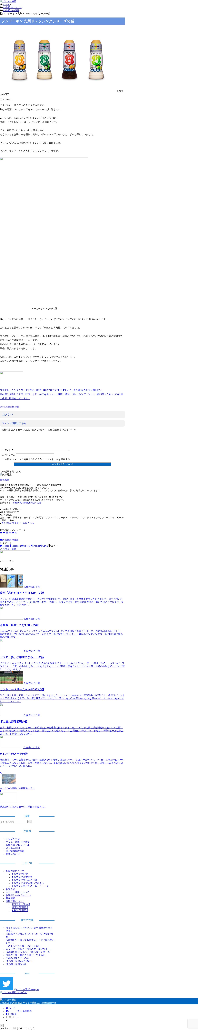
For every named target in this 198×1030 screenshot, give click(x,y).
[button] (53, 546)
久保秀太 (4, 480)
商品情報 (10, 898)
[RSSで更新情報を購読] (16, 533)
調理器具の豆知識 (21, 904)
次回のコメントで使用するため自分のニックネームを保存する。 (38, 459)
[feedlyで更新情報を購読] (13, 533)
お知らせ (10, 889)
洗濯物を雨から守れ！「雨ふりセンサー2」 (28, 952)
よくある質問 (13, 848)
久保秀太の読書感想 (22, 877)
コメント (7, 450)
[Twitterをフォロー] (4, 533)
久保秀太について (15, 871)
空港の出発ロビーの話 (17, 958)
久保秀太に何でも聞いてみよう (28, 883)
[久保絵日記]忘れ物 (16, 964)
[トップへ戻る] (2, 1025)
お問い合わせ (13, 854)
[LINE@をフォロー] (10, 533)
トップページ (13, 839)
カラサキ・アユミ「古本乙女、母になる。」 (29, 949)
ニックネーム (8, 454)
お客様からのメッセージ (18, 895)
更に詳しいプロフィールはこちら (17, 523)
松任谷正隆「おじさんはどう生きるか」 (27, 955)
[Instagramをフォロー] (7, 533)
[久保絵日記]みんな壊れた (19, 961)
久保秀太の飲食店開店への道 (27, 502)
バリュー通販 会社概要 (18, 842)
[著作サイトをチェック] (1, 533)
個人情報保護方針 (15, 851)
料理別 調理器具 (20, 907)
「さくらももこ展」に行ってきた (23, 946)
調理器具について (15, 901)
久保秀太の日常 (10, 539)
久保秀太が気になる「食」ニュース (30, 886)
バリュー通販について (17, 892)
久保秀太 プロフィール (18, 845)
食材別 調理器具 (20, 910)
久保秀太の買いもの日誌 (24, 880)
